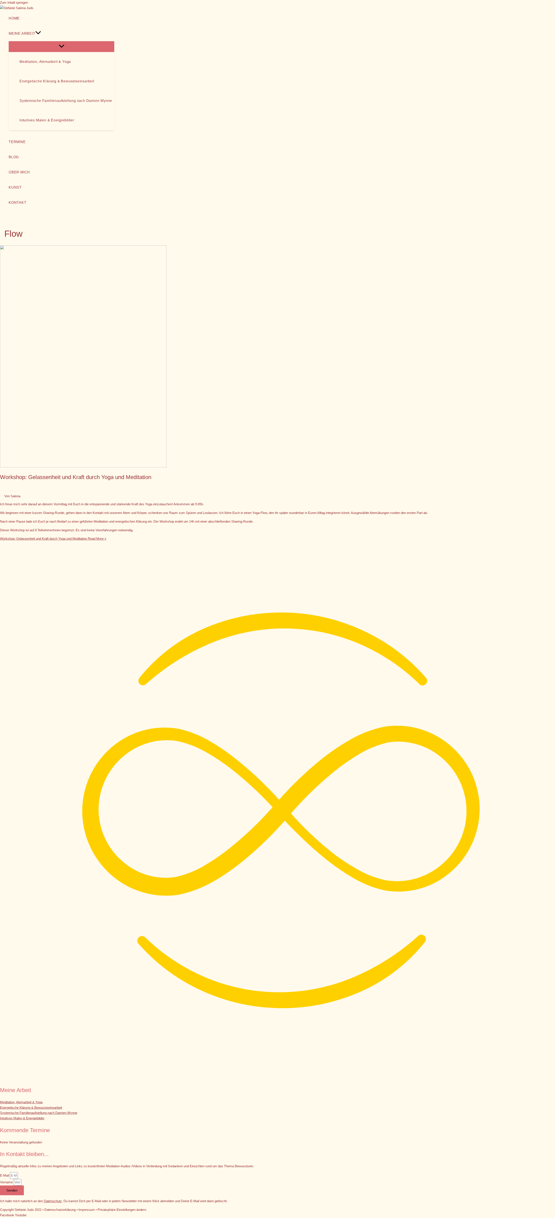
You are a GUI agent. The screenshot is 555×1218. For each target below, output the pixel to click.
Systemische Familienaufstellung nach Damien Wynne (38, 1113)
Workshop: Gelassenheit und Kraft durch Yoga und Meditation (75, 477)
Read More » (53, 538)
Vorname (7, 1182)
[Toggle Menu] (61, 46)
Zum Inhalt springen (14, 2)
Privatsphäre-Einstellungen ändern (122, 1209)
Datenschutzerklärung (60, 1209)
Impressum (86, 1209)
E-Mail (5, 1175)
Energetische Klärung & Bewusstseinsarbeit (31, 1107)
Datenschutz (53, 1201)
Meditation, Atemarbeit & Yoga (21, 1102)
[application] (38, 33)
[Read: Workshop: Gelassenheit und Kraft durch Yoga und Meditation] (83, 466)
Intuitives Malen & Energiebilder (22, 1118)
